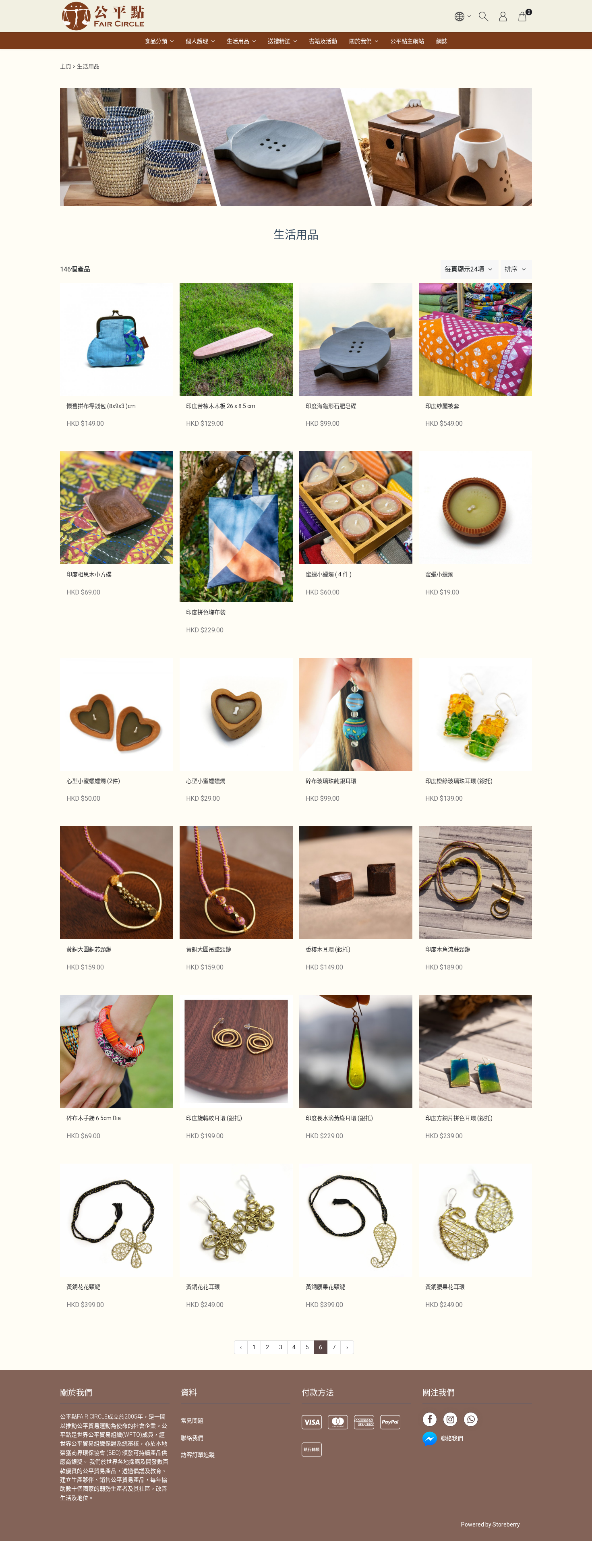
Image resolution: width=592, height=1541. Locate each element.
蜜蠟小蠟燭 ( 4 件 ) (329, 574)
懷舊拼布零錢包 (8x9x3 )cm (101, 406)
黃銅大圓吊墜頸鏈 (208, 949)
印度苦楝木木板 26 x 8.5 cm (220, 406)
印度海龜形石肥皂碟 (331, 406)
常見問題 (192, 1420)
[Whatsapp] (471, 1419)
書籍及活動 (323, 41)
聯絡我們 (192, 1438)
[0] (522, 16)
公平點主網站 (407, 41)
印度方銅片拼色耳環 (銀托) (459, 1118)
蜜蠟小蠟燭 (439, 574)
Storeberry (506, 1524)
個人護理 (197, 41)
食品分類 (156, 41)
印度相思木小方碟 (89, 574)
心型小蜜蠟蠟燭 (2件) (93, 781)
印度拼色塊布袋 (206, 612)
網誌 (441, 41)
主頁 (65, 66)
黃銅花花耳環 (203, 1287)
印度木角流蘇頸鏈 (447, 949)
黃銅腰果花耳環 (445, 1287)
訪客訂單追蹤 (198, 1455)
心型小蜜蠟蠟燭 (206, 781)
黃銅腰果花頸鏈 (325, 1287)
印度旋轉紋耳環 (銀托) (214, 1118)
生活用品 (238, 41)
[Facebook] (429, 1419)
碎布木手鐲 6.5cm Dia (93, 1118)
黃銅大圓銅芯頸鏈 (89, 949)
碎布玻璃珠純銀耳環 (331, 781)
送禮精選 (279, 41)
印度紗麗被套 (442, 406)
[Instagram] (450, 1419)
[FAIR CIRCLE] (103, 16)
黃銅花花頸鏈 (83, 1287)
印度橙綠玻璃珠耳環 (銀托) (459, 781)
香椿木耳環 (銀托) (328, 949)
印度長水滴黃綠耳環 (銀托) (339, 1118)
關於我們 (360, 41)
